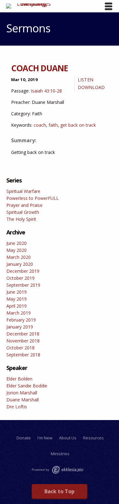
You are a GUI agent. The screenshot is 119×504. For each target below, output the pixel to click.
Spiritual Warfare (23, 191)
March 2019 (18, 313)
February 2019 (21, 320)
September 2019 (23, 285)
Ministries (60, 453)
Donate (24, 438)
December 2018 (22, 334)
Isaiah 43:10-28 (46, 91)
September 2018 (23, 355)
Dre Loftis (16, 407)
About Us (67, 438)
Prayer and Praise (24, 205)
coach (40, 125)
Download (91, 87)
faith (53, 125)
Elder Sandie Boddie (26, 386)
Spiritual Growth (22, 212)
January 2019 (19, 327)
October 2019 (20, 278)
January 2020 (19, 264)
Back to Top (59, 491)
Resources (93, 438)
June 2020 (16, 243)
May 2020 (16, 250)
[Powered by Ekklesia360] (67, 470)
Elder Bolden (19, 379)
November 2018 (23, 341)
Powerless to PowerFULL (32, 198)
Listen (85, 80)
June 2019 (16, 292)
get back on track (78, 125)
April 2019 (16, 306)
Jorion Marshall (21, 393)
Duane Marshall (22, 400)
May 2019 (16, 299)
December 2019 (22, 271)
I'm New (44, 438)
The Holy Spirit (21, 219)
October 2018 (20, 348)
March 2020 (18, 257)
